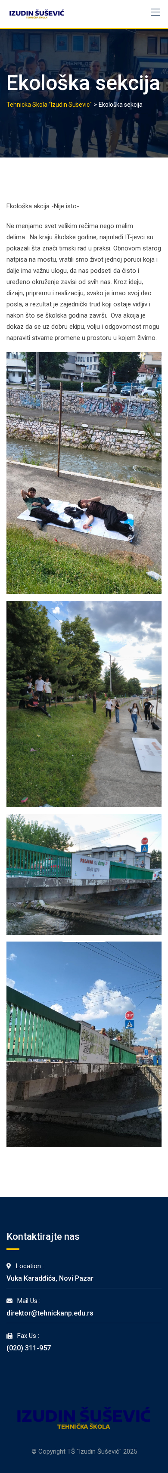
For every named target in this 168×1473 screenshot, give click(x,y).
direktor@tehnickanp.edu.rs (49, 1313)
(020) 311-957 (28, 1348)
